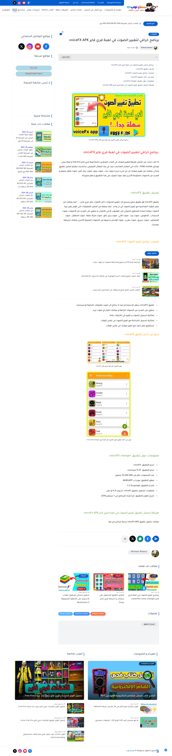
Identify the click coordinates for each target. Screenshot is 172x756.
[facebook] (28, 3)
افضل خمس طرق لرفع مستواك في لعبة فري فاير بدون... (115, 290)
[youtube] (24, 3)
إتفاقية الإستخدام (88, 3)
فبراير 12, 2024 (27, 163)
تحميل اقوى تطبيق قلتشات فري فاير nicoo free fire (43, 721)
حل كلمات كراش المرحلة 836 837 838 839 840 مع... (119, 24)
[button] (148, 539)
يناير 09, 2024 (28, 178)
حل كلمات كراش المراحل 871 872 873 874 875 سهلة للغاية (25, 199)
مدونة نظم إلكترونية (33, 74)
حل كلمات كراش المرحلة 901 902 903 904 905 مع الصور (24, 168)
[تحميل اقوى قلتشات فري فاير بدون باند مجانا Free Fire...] (75, 708)
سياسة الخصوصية (114, 3)
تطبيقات (153, 34)
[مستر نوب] (142, 7)
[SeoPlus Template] (157, 751)
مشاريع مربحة (18, 10)
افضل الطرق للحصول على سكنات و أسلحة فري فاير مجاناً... (111, 599)
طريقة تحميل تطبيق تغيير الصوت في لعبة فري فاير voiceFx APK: (128, 85)
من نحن (75, 3)
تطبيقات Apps (62, 10)
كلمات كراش (76, 10)
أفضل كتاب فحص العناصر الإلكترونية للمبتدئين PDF (128, 696)
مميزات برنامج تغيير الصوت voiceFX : (139, 73)
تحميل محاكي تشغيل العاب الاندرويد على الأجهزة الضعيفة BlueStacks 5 (75, 599)
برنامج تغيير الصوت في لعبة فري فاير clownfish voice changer (143, 597)
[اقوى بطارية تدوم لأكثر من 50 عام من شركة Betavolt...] (148, 708)
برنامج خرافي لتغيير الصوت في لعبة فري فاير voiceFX (132, 65)
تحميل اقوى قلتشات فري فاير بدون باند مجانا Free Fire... (52, 696)
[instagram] (19, 3)
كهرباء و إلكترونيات (112, 10)
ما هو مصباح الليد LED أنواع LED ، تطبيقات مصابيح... (116, 721)
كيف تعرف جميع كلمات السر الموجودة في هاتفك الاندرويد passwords (111, 276)
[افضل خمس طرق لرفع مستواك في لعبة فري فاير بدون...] (150, 291)
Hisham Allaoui (146, 48)
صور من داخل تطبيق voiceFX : (141, 77)
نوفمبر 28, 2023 (27, 147)
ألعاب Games (48, 10)
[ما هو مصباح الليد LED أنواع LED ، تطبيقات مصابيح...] (148, 722)
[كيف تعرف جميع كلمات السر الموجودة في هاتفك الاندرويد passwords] (150, 277)
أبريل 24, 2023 (27, 132)
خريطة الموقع (64, 3)
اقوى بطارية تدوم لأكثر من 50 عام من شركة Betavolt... (115, 707)
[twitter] (14, 3)
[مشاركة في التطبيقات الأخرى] (125, 539)
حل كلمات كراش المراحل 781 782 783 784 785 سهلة (25, 214)
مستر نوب (130, 751)
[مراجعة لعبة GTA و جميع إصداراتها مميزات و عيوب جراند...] (150, 263)
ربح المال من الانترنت (93, 10)
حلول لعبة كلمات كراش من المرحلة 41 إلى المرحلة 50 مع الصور (24, 138)
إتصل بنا (101, 3)
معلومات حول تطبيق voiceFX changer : (138, 81)
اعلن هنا (33, 68)
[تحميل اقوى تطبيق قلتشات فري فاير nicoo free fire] (75, 722)
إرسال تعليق (149, 624)
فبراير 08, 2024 (27, 193)
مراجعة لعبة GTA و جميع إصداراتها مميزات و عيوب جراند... (115, 262)
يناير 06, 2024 (28, 208)
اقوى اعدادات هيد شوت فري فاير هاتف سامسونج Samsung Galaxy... (44, 736)
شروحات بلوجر (33, 10)
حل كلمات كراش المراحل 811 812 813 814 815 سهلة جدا (25, 184)
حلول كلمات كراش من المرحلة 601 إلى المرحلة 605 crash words (25, 153)
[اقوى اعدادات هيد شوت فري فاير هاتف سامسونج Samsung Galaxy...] (75, 736)
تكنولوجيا (6, 10)
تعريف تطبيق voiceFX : (144, 69)
